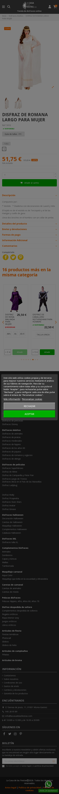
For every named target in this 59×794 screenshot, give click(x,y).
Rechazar (29, 406)
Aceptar (29, 414)
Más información (12, 399)
